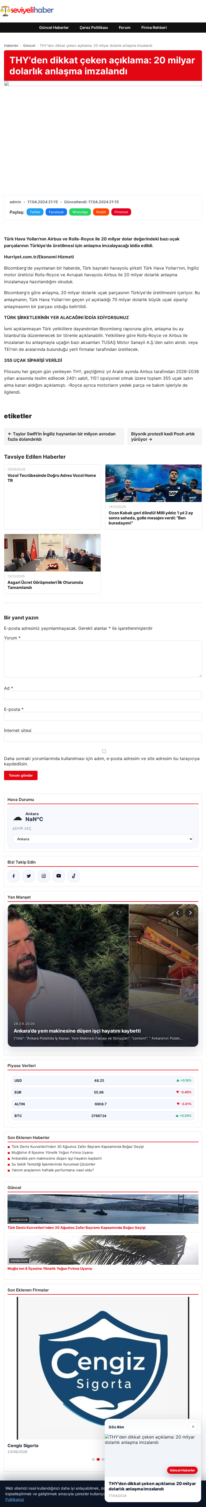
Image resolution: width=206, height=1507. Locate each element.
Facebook (56, 212)
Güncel (29, 45)
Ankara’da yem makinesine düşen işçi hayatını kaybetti (57, 1158)
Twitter (35, 212)
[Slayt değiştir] (93, 1459)
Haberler (11, 45)
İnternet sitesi (17, 730)
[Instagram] (44, 876)
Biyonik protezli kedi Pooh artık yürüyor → (163, 436)
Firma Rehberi (154, 27)
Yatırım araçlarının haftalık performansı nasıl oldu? (53, 1170)
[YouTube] (59, 876)
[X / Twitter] (29, 876)
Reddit (101, 212)
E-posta (14, 709)
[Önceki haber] (178, 912)
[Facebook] (14, 876)
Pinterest (121, 212)
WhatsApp (80, 212)
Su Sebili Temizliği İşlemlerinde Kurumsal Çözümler (53, 1164)
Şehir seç (22, 828)
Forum (125, 27)
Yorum (12, 638)
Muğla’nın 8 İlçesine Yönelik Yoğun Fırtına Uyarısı (52, 1152)
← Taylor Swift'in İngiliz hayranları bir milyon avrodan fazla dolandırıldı (62, 436)
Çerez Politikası (94, 27)
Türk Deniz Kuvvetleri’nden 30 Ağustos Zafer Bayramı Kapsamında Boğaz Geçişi (78, 1146)
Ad (8, 688)
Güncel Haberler (54, 27)
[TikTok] (74, 876)
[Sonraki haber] (189, 912)
